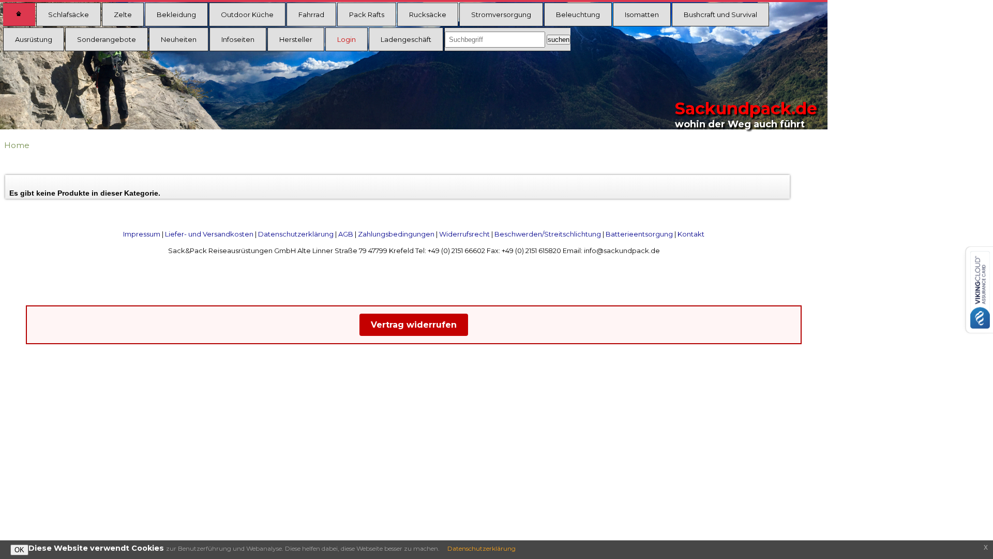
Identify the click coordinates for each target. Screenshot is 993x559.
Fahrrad (311, 14)
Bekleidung (176, 14)
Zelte (123, 14)
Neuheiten (179, 39)
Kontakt (691, 234)
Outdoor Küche (247, 14)
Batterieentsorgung (639, 234)
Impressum (141, 234)
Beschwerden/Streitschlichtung (547, 234)
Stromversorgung (501, 14)
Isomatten (642, 14)
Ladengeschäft (406, 39)
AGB (345, 234)
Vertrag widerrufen (414, 325)
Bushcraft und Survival (720, 14)
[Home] (19, 14)
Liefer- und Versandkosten (209, 234)
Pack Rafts (366, 14)
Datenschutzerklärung (296, 234)
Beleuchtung (578, 14)
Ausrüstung (33, 39)
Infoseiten (237, 39)
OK (19, 550)
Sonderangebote (106, 39)
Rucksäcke (427, 14)
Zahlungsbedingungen (396, 234)
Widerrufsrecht (464, 234)
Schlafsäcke (68, 14)
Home (16, 145)
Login (346, 39)
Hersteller (295, 39)
